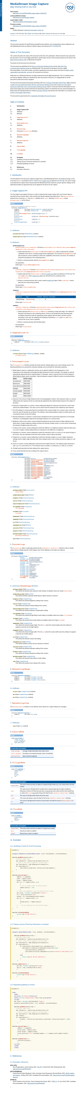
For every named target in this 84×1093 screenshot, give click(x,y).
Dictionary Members (27, 131)
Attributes (19, 111)
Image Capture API (22, 109)
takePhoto (35, 219)
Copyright (12, 33)
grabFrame (35, 222)
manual (17, 820)
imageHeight (47, 472)
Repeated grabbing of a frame (25, 163)
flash (16, 774)
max (41, 677)
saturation (47, 470)
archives (29, 72)
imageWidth (47, 474)
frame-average (19, 739)
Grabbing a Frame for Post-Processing (28, 159)
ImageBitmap (45, 180)
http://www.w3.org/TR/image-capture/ (23, 17)
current (42, 680)
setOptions (35, 216)
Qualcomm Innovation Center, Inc (34, 30)
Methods (19, 113)
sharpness (46, 471)
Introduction (21, 106)
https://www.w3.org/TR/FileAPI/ (22, 1069)
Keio (33, 33)
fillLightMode (48, 477)
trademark (48, 33)
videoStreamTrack (47, 209)
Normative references (23, 169)
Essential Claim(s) (42, 90)
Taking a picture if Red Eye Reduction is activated (31, 161)
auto (16, 772)
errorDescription (43, 342)
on (15, 776)
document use (56, 33)
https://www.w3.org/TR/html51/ (36, 1083)
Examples (20, 157)
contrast (46, 468)
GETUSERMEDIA (55, 46)
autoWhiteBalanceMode (50, 458)
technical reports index (18, 59)
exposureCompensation (50, 462)
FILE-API (33, 180)
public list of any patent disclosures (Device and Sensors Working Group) (32, 84)
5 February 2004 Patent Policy (55, 82)
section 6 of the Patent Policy (20, 92)
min (41, 678)
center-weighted (20, 741)
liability (43, 33)
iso (45, 464)
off (16, 773)
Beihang (36, 33)
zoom (45, 475)
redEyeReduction (48, 465)
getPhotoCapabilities (38, 213)
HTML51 (60, 180)
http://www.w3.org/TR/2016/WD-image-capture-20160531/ (30, 26)
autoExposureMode (49, 461)
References (20, 167)
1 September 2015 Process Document (43, 96)
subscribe (23, 72)
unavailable (18, 770)
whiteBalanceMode (49, 460)
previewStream (46, 210)
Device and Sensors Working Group (42, 66)
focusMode (46, 478)
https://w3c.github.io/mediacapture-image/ (25, 21)
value (35, 714)
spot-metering (19, 742)
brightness (47, 467)
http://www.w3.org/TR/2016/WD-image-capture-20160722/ (30, 13)
